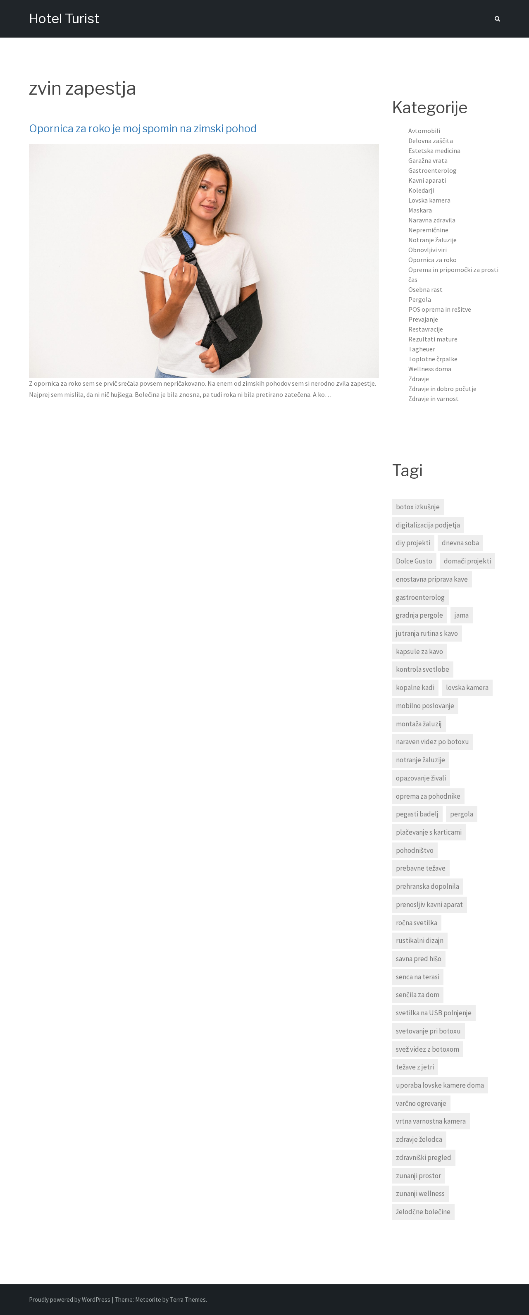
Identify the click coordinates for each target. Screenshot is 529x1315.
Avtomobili (424, 130)
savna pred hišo (418, 958)
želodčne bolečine (423, 1211)
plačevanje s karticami (429, 832)
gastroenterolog (420, 597)
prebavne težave (421, 868)
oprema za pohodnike (428, 796)
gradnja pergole (419, 615)
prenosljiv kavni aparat (429, 904)
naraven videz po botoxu (432, 741)
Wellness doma (429, 369)
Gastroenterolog (432, 170)
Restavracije (425, 329)
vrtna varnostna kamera (431, 1121)
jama (462, 615)
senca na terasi (417, 976)
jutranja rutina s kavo (427, 633)
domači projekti (467, 561)
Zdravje (418, 379)
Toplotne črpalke (433, 359)
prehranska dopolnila (427, 886)
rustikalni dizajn (419, 940)
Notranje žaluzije (432, 240)
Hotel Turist (64, 18)
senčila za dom (417, 994)
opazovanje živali (421, 778)
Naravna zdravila (431, 220)
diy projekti (413, 542)
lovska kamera (467, 687)
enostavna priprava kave (432, 579)
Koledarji (421, 190)
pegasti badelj (417, 814)
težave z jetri (415, 1067)
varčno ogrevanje (421, 1103)
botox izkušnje (418, 506)
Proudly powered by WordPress (70, 1299)
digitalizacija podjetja (428, 525)
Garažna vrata (428, 160)
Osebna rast (425, 289)
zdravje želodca (419, 1139)
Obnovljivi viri (427, 250)
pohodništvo (415, 850)
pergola (461, 814)
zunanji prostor (418, 1175)
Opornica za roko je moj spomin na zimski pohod (143, 128)
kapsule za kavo (419, 651)
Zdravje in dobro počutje (442, 388)
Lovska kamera (429, 200)
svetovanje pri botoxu (428, 1031)
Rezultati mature (433, 339)
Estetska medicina (434, 150)
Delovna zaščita (430, 140)
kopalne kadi (415, 687)
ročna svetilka (416, 922)
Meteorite (148, 1299)
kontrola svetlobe (422, 669)
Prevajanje (423, 319)
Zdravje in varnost (433, 398)
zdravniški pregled (423, 1157)
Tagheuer (421, 349)
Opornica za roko (432, 259)
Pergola (419, 299)
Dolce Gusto (414, 561)
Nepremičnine (428, 230)
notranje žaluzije (420, 759)
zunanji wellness (420, 1193)
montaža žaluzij (419, 723)
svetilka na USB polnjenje (434, 1012)
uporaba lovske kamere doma (440, 1085)
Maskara (420, 210)
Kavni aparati (427, 180)
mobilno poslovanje (425, 705)
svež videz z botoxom (427, 1049)
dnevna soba (460, 542)
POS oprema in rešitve (439, 309)
